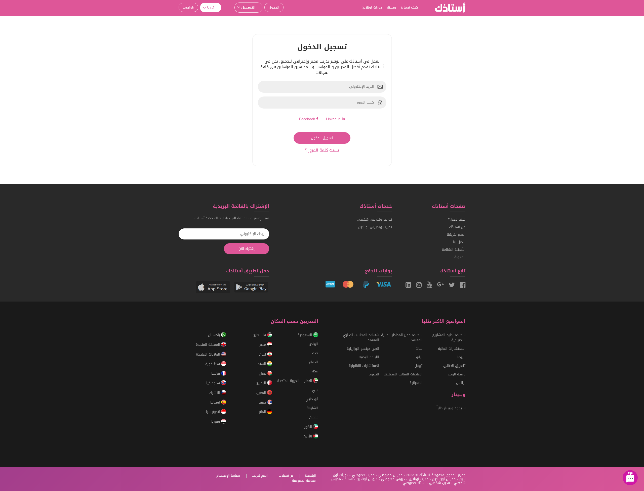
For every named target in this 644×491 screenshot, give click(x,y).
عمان (263, 373)
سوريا (216, 421)
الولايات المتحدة (208, 354)
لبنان (263, 354)
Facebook (307, 119)
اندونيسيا (213, 412)
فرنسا (216, 373)
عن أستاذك (457, 227)
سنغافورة (213, 364)
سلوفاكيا (213, 383)
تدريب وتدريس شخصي (374, 219)
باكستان (214, 335)
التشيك (215, 392)
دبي (315, 390)
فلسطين (260, 335)
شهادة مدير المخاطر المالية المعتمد (401, 337)
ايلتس (460, 382)
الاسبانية (416, 382)
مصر (263, 344)
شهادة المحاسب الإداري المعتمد (361, 337)
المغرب (261, 392)
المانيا (262, 412)
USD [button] (210, 7)
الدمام (313, 362)
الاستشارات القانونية (364, 365)
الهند (262, 364)
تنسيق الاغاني (454, 365)
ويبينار (391, 7)
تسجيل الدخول (322, 137)
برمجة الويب (456, 374)
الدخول (274, 7)
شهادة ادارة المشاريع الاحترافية (448, 337)
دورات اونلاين (372, 7)
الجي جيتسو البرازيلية (363, 348)
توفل (418, 365)
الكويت (307, 426)
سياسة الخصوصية (304, 480)
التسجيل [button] (248, 7)
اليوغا (461, 357)
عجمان (313, 417)
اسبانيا (215, 402)
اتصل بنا (459, 242)
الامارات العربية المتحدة (295, 381)
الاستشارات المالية (451, 348)
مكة (315, 371)
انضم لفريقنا (456, 234)
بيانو (419, 357)
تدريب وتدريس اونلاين (375, 227)
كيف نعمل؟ (409, 7)
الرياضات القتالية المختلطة (403, 374)
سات (419, 348)
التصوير (373, 374)
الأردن (308, 436)
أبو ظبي (311, 399)
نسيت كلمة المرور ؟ (322, 150)
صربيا (263, 402)
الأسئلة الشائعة (453, 249)
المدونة (459, 257)
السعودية (305, 335)
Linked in (334, 119)
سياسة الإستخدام (228, 475)
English (188, 7)
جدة (315, 353)
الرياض (313, 344)
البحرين (261, 383)
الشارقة (312, 408)
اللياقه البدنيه (369, 357)
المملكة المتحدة (208, 344)
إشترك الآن (246, 248)
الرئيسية (310, 475)
